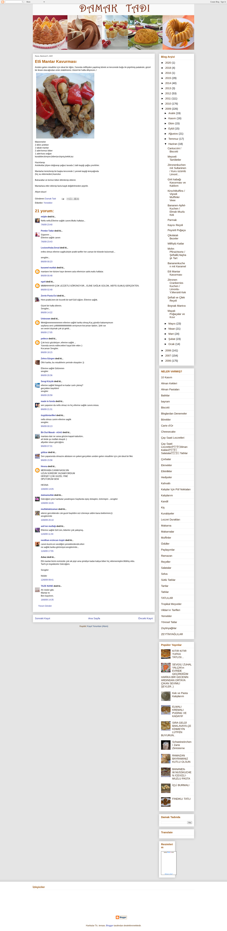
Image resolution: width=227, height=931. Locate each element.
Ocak (171, 344)
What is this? (169, 874)
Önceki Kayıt (145, 618)
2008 (168, 350)
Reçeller (166, 561)
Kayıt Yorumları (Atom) (97, 626)
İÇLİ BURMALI (180, 785)
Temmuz (173, 138)
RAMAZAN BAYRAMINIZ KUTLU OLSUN (181, 758)
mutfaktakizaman (49, 509)
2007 (168, 355)
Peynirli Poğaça (177, 230)
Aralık (172, 113)
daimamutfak (47, 495)
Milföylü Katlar (176, 243)
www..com (169, 852)
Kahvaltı (166, 483)
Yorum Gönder (45, 606)
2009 (168, 108)
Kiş (163, 507)
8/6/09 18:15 (46, 352)
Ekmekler (166, 465)
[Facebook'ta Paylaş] (75, 199)
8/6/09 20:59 (46, 395)
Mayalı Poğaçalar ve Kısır (176, 314)
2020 (168, 62)
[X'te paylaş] (73, 199)
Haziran (173, 143)
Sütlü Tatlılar (168, 579)
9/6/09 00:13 (46, 426)
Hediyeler (166, 477)
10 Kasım (166, 377)
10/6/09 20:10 (47, 520)
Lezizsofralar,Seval (50, 248)
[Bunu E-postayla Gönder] (68, 199)
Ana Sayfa (94, 618)
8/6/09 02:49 (46, 290)
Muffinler (166, 537)
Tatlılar (165, 591)
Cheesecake (168, 431)
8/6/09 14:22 (46, 312)
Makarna (166, 525)
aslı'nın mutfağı (48, 526)
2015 (168, 78)
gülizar (44, 452)
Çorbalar (166, 459)
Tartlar (164, 585)
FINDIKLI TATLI (181, 798)
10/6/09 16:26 (47, 503)
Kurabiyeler (167, 513)
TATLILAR (167, 598)
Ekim (171, 123)
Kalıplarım (167, 495)
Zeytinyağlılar (169, 628)
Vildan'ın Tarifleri (170, 610)
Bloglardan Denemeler (174, 413)
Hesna (44, 466)
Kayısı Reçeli (175, 225)
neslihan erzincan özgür (53, 540)
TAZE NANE (47, 586)
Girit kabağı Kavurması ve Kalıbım (177, 182)
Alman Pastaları (170, 389)
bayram (165, 401)
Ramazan (166, 555)
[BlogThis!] (70, 199)
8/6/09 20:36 (46, 375)
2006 (168, 360)
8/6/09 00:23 (46, 261)
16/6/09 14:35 (47, 600)
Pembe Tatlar (47, 231)
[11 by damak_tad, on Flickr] (65, 139)
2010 (168, 103)
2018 (168, 67)
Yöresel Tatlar (169, 622)
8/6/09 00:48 (46, 276)
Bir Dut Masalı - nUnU (51, 432)
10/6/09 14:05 (47, 489)
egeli (43, 282)
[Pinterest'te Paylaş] (78, 199)
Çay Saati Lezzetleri (172, 437)
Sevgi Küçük (47, 381)
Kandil (164, 501)
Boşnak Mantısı (177, 305)
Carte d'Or (167, 425)
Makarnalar (167, 531)
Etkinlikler (166, 471)
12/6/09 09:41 (47, 580)
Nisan (172, 328)
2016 (168, 72)
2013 (168, 88)
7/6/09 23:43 (46, 242)
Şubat (172, 338)
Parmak (172, 220)
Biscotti (165, 407)
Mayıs (172, 323)
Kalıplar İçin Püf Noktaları (176, 489)
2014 (168, 83)
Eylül (171, 128)
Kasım (172, 118)
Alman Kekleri (169, 383)
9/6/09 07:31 (46, 446)
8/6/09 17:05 (46, 332)
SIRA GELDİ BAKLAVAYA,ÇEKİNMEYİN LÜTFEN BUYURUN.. (176, 729)
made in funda (48, 401)
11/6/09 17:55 (47, 551)
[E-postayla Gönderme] (63, 199)
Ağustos (173, 133)
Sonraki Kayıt (42, 618)
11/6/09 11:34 (47, 534)
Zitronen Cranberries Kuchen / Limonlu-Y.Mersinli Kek (177, 286)
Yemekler (48, 203)
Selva (164, 573)
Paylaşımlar (168, 549)
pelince (44, 338)
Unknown (45, 319)
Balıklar (165, 395)
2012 (168, 93)
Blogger (109, 925)
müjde (44, 217)
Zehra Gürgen (48, 358)
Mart (171, 333)
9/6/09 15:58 (46, 460)
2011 (168, 98)
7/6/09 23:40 (46, 225)
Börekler (166, 419)
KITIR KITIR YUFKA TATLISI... (179, 654)
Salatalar (166, 567)
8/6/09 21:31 (46, 409)
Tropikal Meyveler (171, 604)
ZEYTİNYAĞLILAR (172, 634)
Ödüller (165, 543)
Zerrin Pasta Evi (49, 296)
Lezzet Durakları (170, 519)
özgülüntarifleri (48, 415)
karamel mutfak (48, 268)
